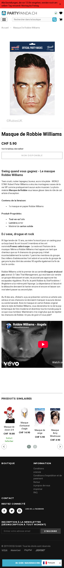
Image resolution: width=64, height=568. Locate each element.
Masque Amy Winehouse (55, 433)
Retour (36, 482)
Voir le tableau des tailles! (12, 149)
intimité (37, 472)
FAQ (35, 492)
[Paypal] (28, 550)
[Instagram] (19, 511)
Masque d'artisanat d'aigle (24, 425)
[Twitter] (11, 511)
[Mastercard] (16, 550)
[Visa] (4, 550)
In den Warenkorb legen (32, 563)
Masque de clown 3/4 (9, 428)
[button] (52, 563)
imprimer (37, 489)
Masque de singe (40, 431)
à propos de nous (41, 485)
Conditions (38, 468)
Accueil (5, 28)
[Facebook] (4, 511)
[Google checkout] (40, 550)
